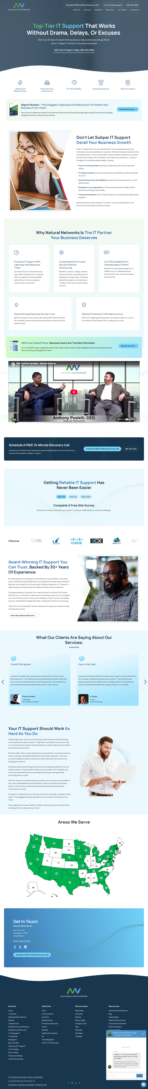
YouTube (72, 1082)
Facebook (68, 1082)
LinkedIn (75, 1082)
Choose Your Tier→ (128, 346)
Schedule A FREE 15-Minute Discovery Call (82, 5)
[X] (20, 947)
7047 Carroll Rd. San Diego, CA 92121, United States (25, 1077)
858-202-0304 (132, 5)
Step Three (86, 497)
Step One (61, 497)
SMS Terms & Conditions (26, 1085)
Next (145, 682)
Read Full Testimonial (11, 691)
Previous (3, 682)
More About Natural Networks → (23, 615)
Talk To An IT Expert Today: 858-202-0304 (74, 50)
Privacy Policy (12, 1085)
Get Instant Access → (127, 109)
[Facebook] (15, 947)
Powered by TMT (41, 1085)
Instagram (79, 1082)
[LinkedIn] (25, 947)
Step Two (73, 497)
